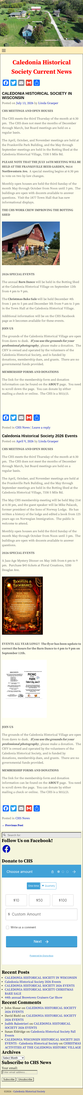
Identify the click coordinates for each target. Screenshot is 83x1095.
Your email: (10, 1068)
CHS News (22, 427)
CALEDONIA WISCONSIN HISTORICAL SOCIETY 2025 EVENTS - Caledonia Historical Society (42, 1041)
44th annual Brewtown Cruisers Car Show (33, 997)
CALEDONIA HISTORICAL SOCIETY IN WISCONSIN (41, 978)
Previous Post (12, 825)
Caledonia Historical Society (29, 1091)
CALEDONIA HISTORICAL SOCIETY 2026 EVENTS (40, 986)
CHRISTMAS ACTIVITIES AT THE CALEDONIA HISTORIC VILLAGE (43, 1045)
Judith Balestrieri (17, 1024)
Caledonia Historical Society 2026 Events (39, 436)
